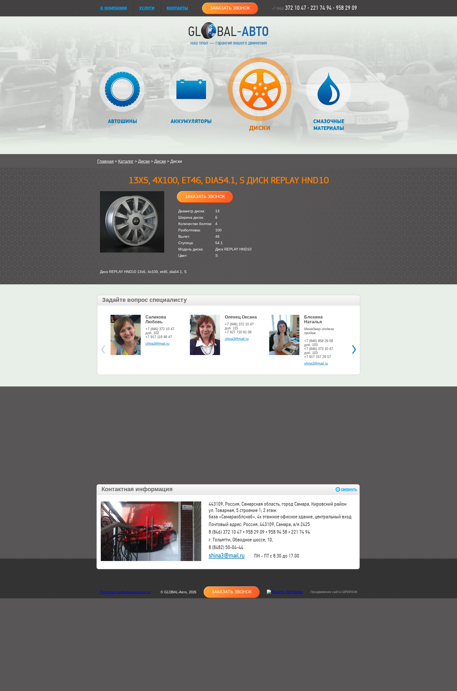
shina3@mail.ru (157, 344)
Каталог (126, 161)
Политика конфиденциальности (125, 592)
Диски (259, 128)
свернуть (349, 489)
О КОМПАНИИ (113, 8)
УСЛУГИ (146, 8)
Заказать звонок (230, 8)
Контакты (177, 8)
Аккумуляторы (191, 121)
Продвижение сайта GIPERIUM (333, 592)
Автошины (122, 121)
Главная (105, 161)
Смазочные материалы (328, 125)
